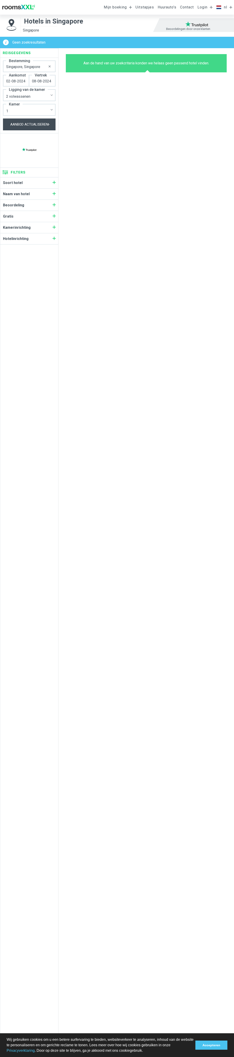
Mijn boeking (115, 7)
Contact (187, 7)
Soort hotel (13, 183)
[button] (144, 1051)
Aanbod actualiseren (29, 124)
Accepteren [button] (211, 1045)
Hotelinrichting (16, 239)
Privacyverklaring (21, 1050)
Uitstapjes (145, 7)
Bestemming (19, 61)
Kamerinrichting (17, 227)
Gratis (8, 216)
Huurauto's (167, 7)
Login (202, 7)
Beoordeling (13, 205)
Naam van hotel (16, 194)
